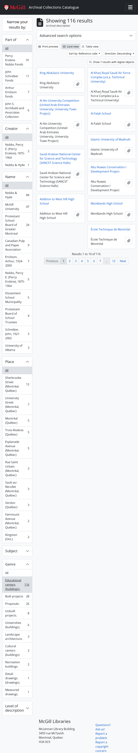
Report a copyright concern (101, 746)
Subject (11, 550)
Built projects (17, 597)
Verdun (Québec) (17, 505)
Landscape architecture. (17, 636)
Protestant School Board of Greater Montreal (17, 224)
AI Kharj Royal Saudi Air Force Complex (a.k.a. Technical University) (110, 77)
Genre (10, 564)
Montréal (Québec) (17, 420)
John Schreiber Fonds (17, 76)
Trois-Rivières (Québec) (17, 432)
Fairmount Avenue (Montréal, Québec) (17, 520)
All (6, 48)
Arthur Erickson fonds (17, 92)
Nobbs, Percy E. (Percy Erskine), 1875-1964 (17, 151)
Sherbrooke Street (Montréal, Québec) (17, 384)
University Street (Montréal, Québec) (17, 404)
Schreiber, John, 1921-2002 (17, 334)
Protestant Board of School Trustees (17, 315)
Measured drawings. (17, 692)
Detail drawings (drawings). (17, 678)
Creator (11, 128)
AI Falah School (101, 113)
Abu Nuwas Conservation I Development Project (108, 169)
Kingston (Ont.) (17, 537)
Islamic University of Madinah (110, 139)
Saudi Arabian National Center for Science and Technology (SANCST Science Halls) (60, 158)
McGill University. (17, 207)
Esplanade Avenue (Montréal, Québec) (17, 448)
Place (9, 361)
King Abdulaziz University (57, 73)
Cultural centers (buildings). (17, 650)
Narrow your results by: (17, 24)
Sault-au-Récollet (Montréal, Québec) (17, 488)
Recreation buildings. (17, 664)
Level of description (14, 708)
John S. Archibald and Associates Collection (17, 110)
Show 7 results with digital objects (113, 62)
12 (113, 261)
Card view (72, 46)
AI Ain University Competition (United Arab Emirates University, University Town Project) (59, 107)
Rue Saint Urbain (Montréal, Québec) (17, 468)
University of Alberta (17, 348)
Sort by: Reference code (83, 53)
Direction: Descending (118, 53)
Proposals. (17, 604)
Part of (10, 39)
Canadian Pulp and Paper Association (17, 245)
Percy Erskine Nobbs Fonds (17, 60)
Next (123, 261)
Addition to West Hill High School (57, 201)
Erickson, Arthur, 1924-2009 (17, 261)
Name (10, 176)
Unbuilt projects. (17, 613)
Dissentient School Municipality (17, 297)
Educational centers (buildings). (17, 584)
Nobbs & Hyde (17, 166)
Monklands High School (107, 203)
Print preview (50, 46)
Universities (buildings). (17, 625)
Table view (91, 46)
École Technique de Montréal (110, 229)
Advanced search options (61, 35)
